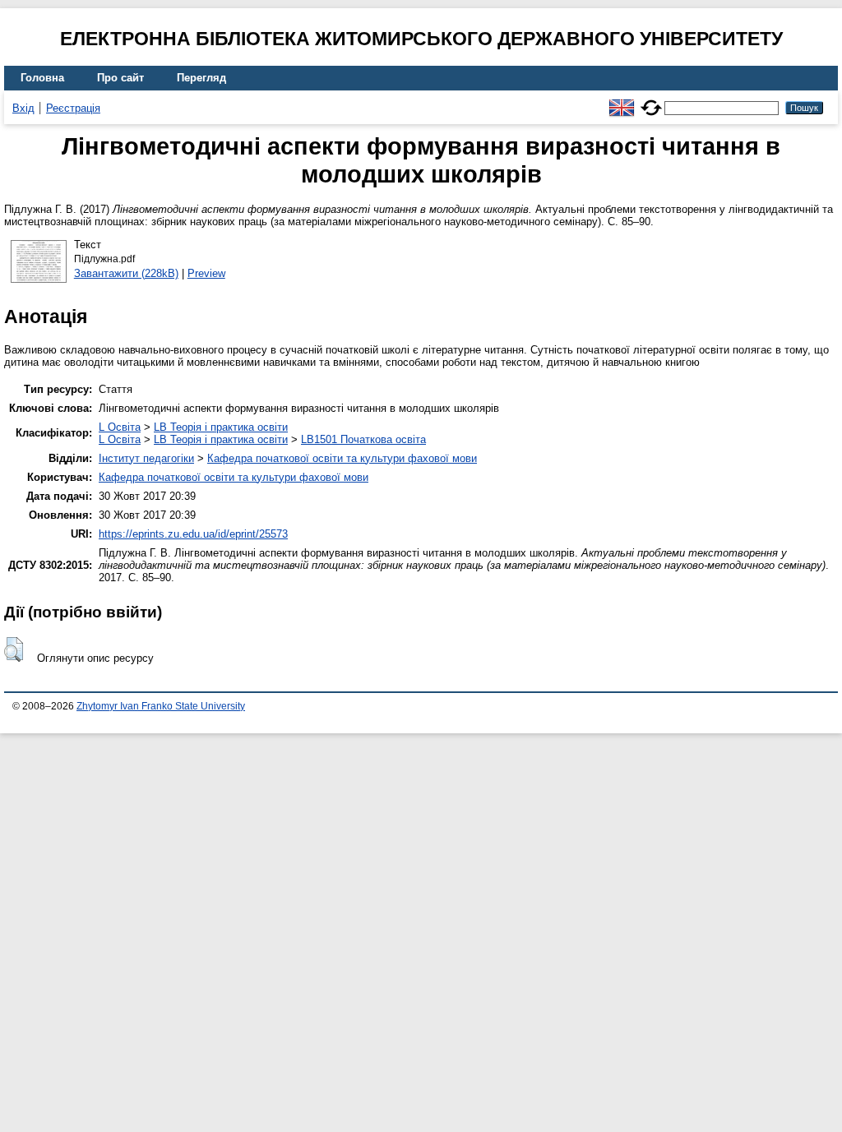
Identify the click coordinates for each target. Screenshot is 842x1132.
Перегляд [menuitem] (201, 78)
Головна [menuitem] (42, 78)
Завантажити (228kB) (126, 273)
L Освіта (120, 427)
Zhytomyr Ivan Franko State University (160, 706)
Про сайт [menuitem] (120, 78)
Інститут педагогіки (146, 458)
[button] (13, 649)
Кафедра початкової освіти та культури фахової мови (342, 458)
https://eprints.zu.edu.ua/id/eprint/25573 (193, 534)
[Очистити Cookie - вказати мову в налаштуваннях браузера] (651, 101)
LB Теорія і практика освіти (221, 427)
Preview (206, 273)
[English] (621, 101)
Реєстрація (73, 108)
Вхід (23, 108)
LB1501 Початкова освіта (363, 439)
